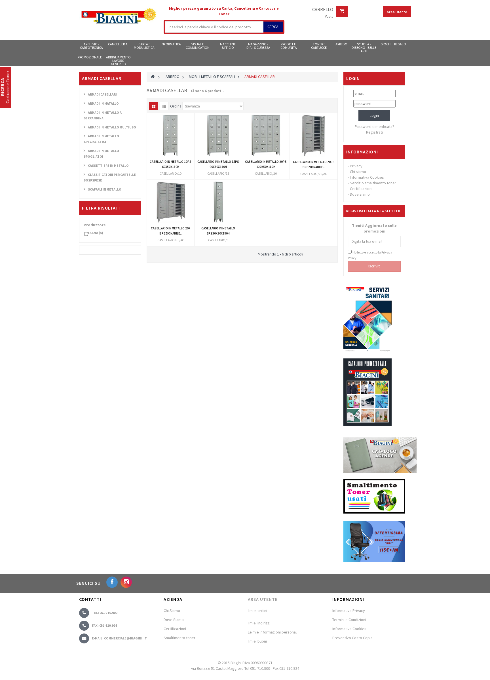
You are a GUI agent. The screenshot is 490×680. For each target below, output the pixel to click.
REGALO (400, 44)
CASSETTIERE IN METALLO (108, 165)
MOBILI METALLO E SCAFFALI (212, 76)
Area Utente (263, 599)
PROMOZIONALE (90, 57)
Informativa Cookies (367, 177)
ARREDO (341, 44)
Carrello (322, 9)
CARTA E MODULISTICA (144, 46)
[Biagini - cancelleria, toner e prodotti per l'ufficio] (118, 16)
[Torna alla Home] (153, 76)
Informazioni (362, 152)
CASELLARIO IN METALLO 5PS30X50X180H (218, 230)
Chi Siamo (172, 610)
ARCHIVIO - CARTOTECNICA (91, 46)
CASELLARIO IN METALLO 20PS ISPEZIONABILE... (314, 164)
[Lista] (164, 106)
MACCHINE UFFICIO (228, 46)
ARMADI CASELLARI (102, 94)
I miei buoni (257, 641)
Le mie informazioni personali (272, 632)
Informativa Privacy (348, 610)
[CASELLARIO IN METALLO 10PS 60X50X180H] (170, 135)
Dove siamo (360, 194)
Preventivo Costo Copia (352, 637)
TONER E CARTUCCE (319, 46)
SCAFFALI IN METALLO (104, 189)
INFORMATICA (171, 44)
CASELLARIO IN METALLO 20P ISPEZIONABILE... (171, 230)
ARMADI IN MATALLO (103, 103)
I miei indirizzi (259, 623)
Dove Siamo (174, 619)
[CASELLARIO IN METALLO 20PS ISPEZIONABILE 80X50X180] (314, 136)
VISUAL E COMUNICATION (198, 46)
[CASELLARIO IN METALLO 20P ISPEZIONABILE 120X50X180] (170, 202)
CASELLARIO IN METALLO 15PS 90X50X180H (218, 164)
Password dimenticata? (374, 126)
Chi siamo (358, 171)
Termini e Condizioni (349, 619)
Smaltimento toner (179, 637)
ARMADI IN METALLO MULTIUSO (112, 127)
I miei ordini (257, 610)
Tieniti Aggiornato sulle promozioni (374, 228)
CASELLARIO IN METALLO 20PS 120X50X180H (266, 164)
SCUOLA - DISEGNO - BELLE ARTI (364, 47)
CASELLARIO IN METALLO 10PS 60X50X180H (170, 164)
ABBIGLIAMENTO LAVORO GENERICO (118, 60)
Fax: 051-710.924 (104, 625)
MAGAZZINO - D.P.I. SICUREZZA (258, 46)
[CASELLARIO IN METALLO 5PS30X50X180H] (218, 202)
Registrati (374, 132)
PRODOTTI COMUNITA (288, 46)
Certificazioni (361, 188)
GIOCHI (386, 44)
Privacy (356, 165)
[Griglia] (153, 106)
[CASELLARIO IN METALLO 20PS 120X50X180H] (266, 135)
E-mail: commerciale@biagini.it (119, 638)
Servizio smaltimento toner (373, 182)
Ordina (175, 106)
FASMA (95, 233)
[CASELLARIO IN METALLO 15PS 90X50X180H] (218, 135)
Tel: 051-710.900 (104, 613)
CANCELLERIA (118, 44)
